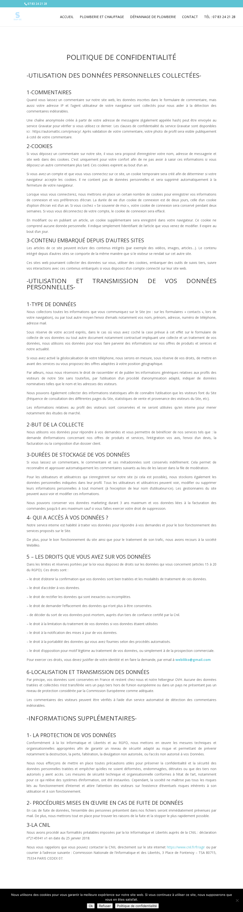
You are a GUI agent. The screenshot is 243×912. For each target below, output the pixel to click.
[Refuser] (237, 900)
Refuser (105, 906)
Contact (190, 17)
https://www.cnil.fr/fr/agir (186, 847)
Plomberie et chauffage (102, 17)
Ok (91, 906)
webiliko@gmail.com (193, 659)
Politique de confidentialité (137, 906)
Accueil (67, 17)
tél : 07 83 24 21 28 (219, 17)
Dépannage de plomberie (153, 17)
